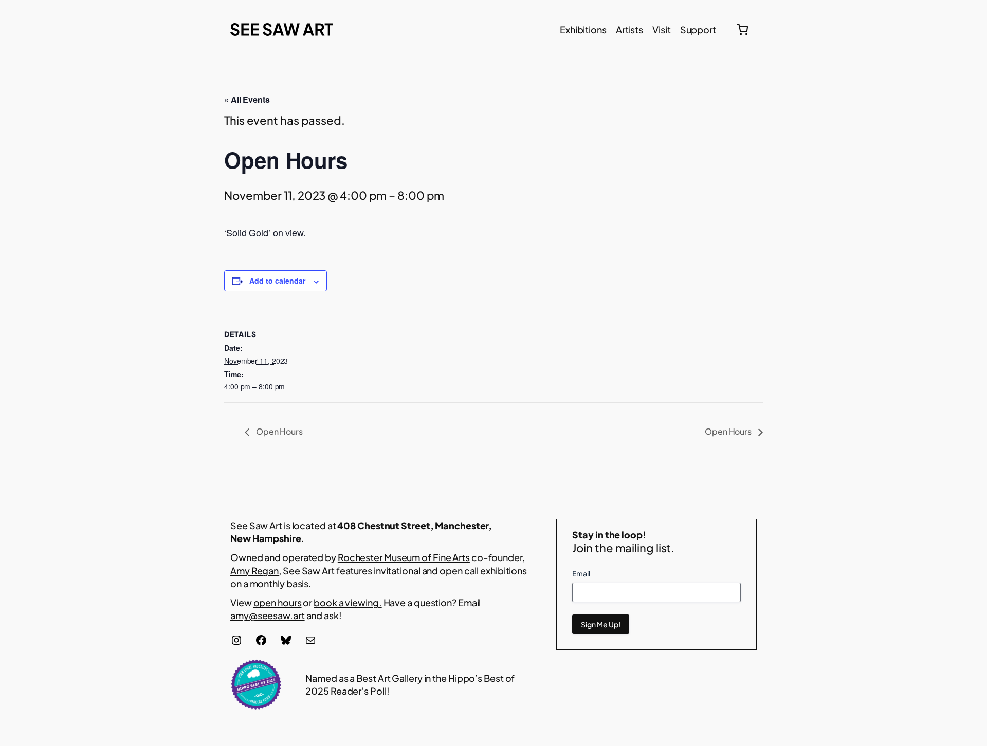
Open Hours (278, 431)
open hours (277, 602)
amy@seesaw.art (267, 615)
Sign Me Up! (600, 624)
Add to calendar (277, 280)
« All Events (247, 99)
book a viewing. (348, 602)
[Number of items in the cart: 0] (742, 29)
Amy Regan (254, 570)
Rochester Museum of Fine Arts (404, 557)
